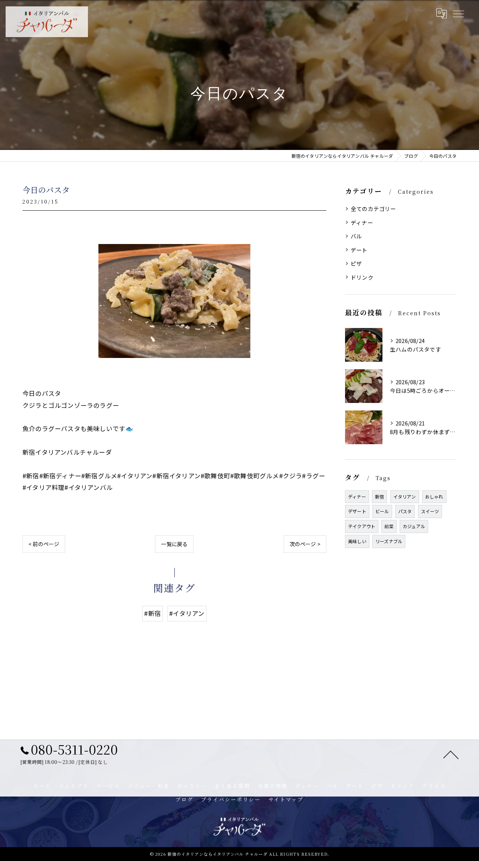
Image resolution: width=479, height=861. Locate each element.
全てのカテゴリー (373, 209)
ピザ (356, 263)
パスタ (405, 511)
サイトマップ (285, 799)
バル (356, 236)
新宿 (379, 496)
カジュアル (414, 526)
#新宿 (152, 613)
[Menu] (458, 13)
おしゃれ (434, 496)
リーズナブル (388, 541)
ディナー (362, 222)
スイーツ (430, 511)
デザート (357, 511)
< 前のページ (43, 544)
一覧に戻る (174, 544)
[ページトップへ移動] (450, 754)
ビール (382, 511)
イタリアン (404, 496)
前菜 (388, 526)
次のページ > (305, 544)
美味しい (357, 541)
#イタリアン (186, 613)
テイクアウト (361, 526)
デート (359, 250)
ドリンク (362, 277)
